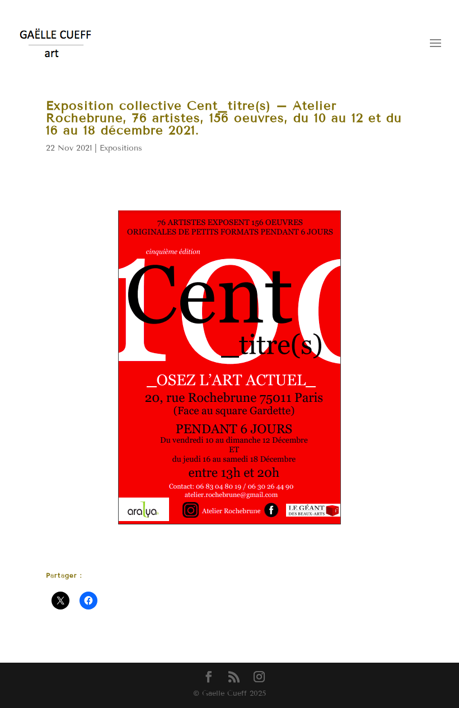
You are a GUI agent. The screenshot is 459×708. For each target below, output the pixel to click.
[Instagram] (259, 677)
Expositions (121, 148)
